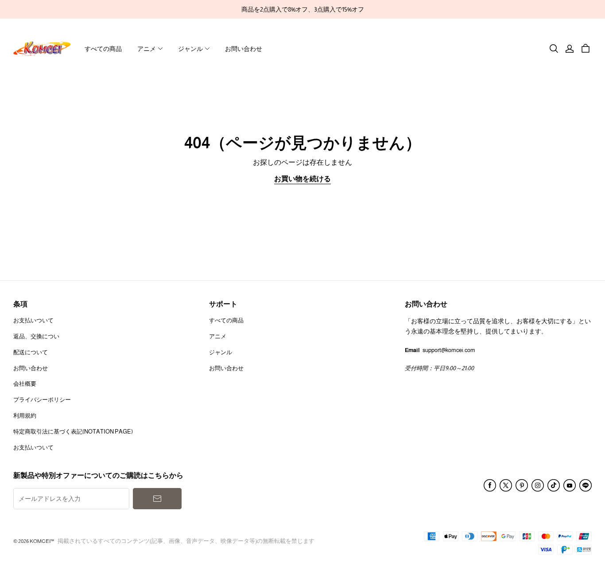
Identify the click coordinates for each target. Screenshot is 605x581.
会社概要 (24, 383)
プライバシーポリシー (42, 399)
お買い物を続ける (302, 178)
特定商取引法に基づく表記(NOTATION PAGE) (73, 431)
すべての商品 (103, 48)
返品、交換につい (36, 336)
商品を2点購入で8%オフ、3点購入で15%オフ (302, 9)
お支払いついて (33, 320)
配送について (30, 352)
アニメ (146, 48)
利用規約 (24, 415)
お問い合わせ (243, 48)
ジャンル (190, 48)
